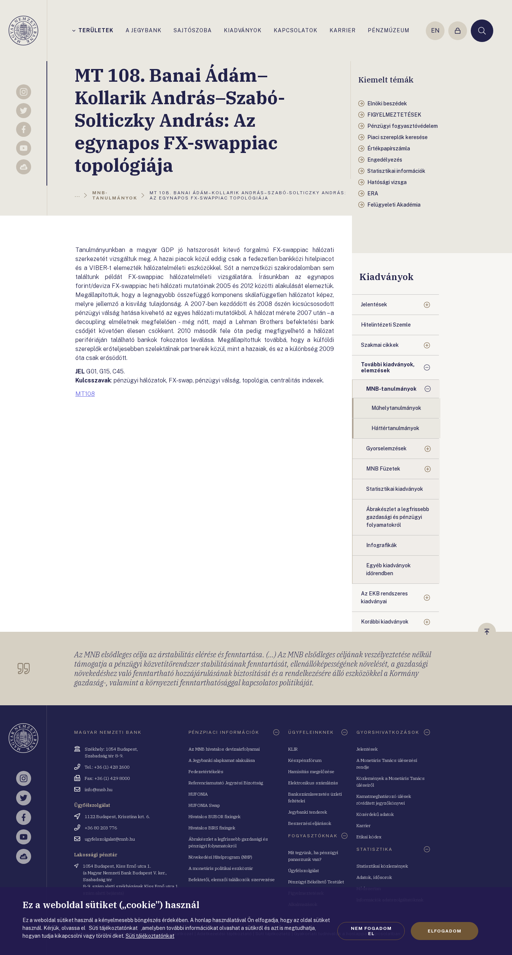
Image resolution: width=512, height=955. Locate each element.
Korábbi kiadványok (385, 622)
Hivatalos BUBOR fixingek (215, 816)
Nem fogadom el (371, 931)
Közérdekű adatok (375, 814)
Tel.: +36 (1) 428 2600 (107, 767)
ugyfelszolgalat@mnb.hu (110, 839)
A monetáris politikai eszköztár (221, 868)
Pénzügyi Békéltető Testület (316, 882)
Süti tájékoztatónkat (150, 936)
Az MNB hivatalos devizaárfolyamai (224, 749)
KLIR (293, 749)
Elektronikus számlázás (313, 783)
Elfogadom (444, 931)
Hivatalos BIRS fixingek (212, 828)
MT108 (85, 393)
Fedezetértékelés (206, 771)
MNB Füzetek (383, 469)
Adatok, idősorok (374, 877)
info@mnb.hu (98, 789)
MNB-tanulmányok (391, 389)
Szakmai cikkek (380, 345)
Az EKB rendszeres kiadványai (384, 597)
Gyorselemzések (386, 448)
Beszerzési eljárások (309, 823)
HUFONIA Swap (204, 805)
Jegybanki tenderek (307, 812)
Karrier (363, 825)
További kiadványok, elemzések (388, 367)
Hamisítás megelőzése (311, 771)
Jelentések (374, 304)
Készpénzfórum (305, 760)
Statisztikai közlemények (382, 866)
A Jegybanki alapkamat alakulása (222, 760)
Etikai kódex (369, 837)
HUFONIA (198, 794)
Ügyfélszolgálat (303, 870)
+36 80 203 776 (101, 828)
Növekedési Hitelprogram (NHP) (220, 857)
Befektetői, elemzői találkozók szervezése (232, 879)
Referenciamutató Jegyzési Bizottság (226, 783)
